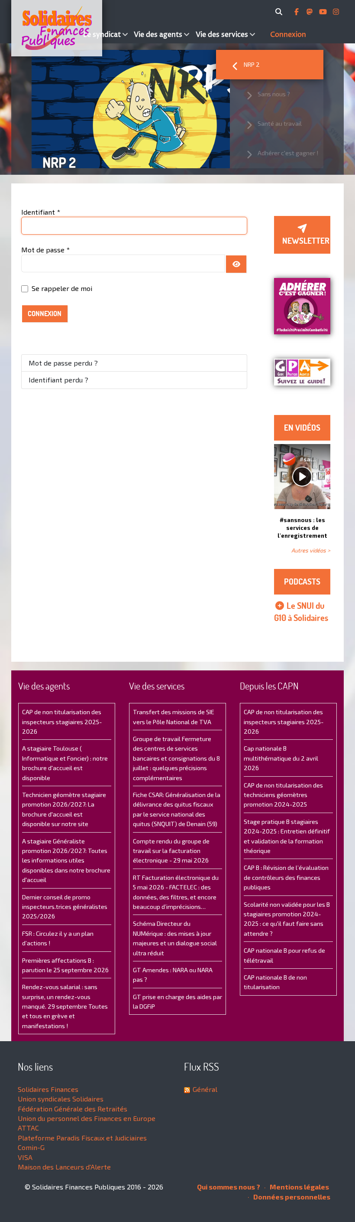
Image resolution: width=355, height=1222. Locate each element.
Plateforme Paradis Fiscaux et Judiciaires (82, 1138)
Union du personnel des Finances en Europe (86, 1118)
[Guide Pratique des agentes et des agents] (302, 372)
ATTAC (28, 1128)
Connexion (44, 313)
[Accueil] (46, 28)
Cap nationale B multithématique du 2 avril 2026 (281, 758)
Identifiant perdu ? (58, 380)
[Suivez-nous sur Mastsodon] (310, 11)
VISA (25, 1157)
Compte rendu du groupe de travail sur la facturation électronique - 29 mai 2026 (171, 850)
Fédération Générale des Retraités (72, 1108)
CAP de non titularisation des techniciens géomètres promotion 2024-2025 (283, 794)
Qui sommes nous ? (228, 1187)
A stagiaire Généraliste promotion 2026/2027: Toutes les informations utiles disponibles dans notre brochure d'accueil (66, 860)
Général (205, 1089)
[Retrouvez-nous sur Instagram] (336, 11)
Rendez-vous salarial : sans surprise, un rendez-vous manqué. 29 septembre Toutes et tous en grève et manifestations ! (65, 1006)
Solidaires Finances (48, 1089)
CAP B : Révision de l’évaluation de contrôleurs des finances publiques (286, 877)
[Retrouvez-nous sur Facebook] (297, 11)
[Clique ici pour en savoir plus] (302, 305)
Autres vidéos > (310, 550)
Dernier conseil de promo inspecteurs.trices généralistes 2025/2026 (64, 906)
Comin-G (31, 1147)
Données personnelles (291, 1197)
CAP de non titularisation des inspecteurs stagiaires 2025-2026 (62, 721)
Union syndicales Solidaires (60, 1099)
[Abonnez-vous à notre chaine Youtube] (324, 11)
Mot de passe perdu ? (63, 363)
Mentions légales (298, 1187)
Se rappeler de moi (62, 288)
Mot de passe (45, 249)
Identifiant (40, 212)
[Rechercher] (280, 12)
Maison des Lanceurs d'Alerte (64, 1167)
